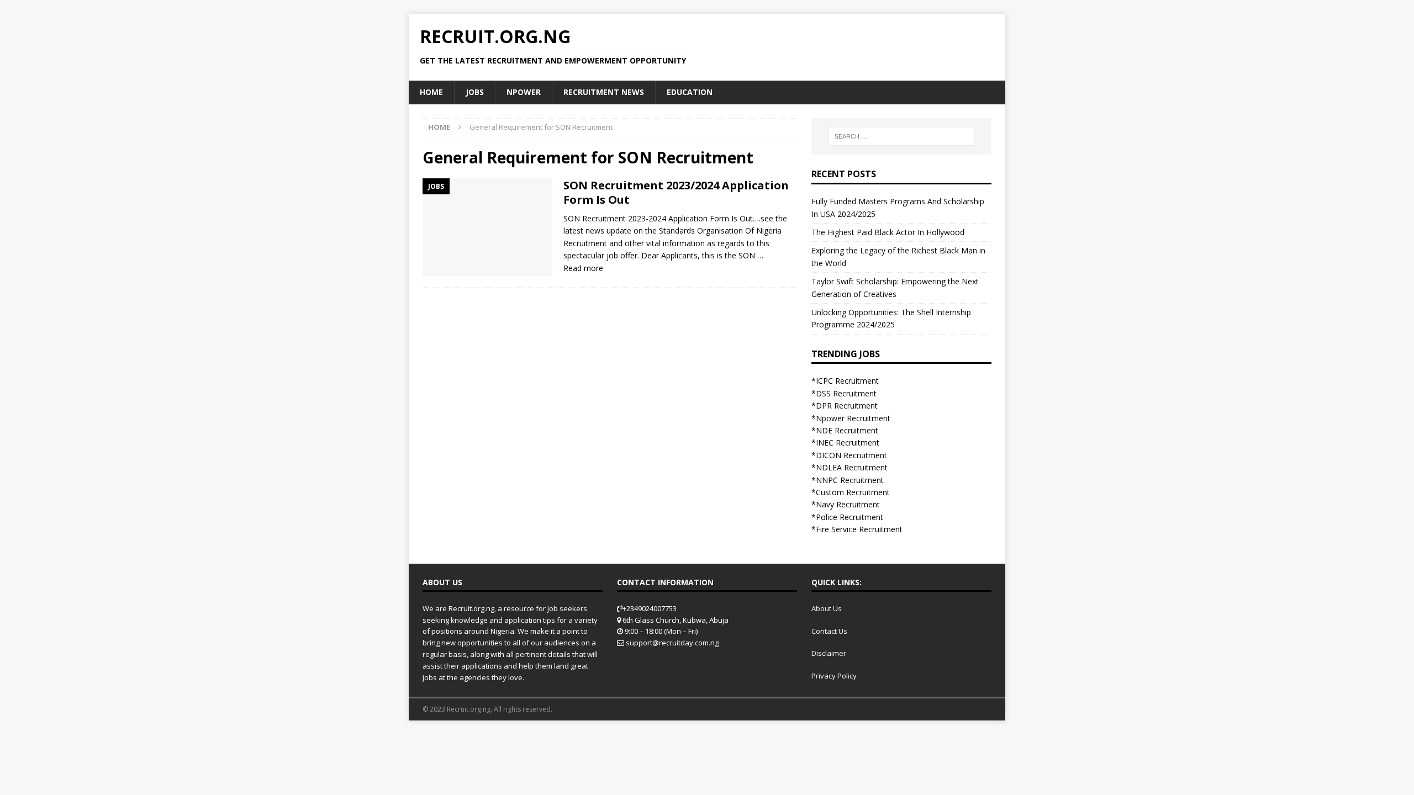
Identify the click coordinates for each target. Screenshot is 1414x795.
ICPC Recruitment (847, 380)
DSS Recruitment (846, 393)
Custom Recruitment (853, 492)
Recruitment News (603, 92)
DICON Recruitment (851, 455)
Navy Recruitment (848, 504)
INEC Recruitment (847, 442)
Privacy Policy (834, 676)
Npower (523, 92)
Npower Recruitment (853, 418)
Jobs (475, 92)
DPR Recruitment (847, 405)
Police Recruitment (849, 517)
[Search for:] (901, 136)
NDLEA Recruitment (852, 467)
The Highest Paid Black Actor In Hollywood (887, 232)
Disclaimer (828, 653)
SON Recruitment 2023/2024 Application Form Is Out (676, 192)
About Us (826, 608)
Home (431, 92)
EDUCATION (690, 92)
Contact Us (829, 631)
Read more (583, 268)
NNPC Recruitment (850, 480)
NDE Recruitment (847, 430)
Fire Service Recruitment (859, 529)
